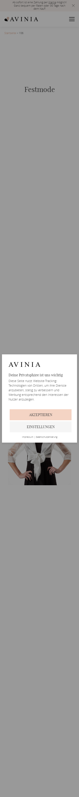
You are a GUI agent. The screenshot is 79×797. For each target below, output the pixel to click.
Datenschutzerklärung (46, 437)
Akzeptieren (40, 415)
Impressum (27, 437)
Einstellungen (41, 427)
